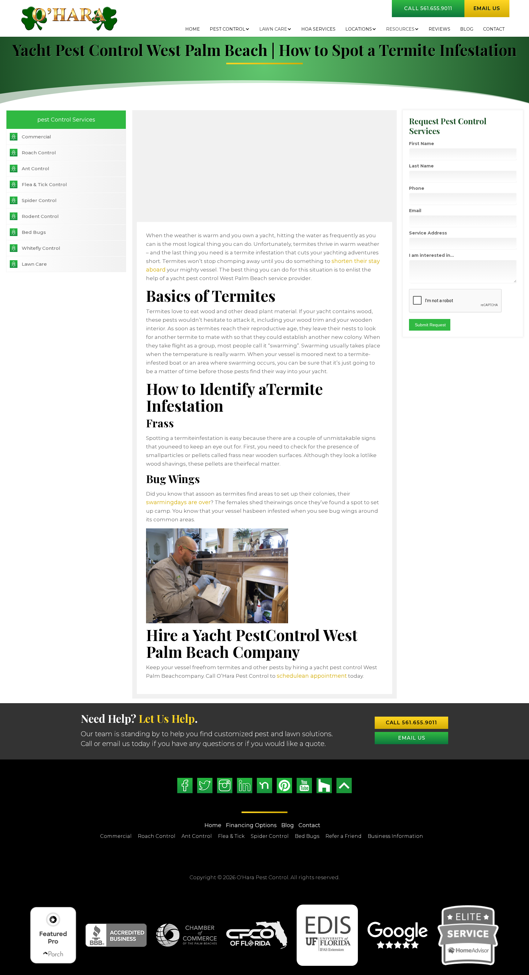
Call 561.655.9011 (428, 8)
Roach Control (39, 153)
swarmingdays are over (178, 502)
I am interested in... (431, 255)
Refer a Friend (343, 836)
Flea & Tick (231, 836)
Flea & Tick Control (44, 184)
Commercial (36, 137)
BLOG (466, 29)
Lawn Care (273, 29)
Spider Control (39, 200)
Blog (287, 825)
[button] (229, 29)
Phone (416, 188)
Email (415, 210)
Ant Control (35, 168)
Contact (494, 29)
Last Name (421, 166)
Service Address (428, 233)
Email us (487, 8)
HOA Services (318, 29)
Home (192, 29)
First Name (421, 143)
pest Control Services (66, 119)
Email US (411, 738)
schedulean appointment (312, 676)
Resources (400, 29)
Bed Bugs (34, 232)
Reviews (439, 29)
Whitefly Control (41, 248)
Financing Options (251, 825)
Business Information (395, 836)
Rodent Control (40, 216)
